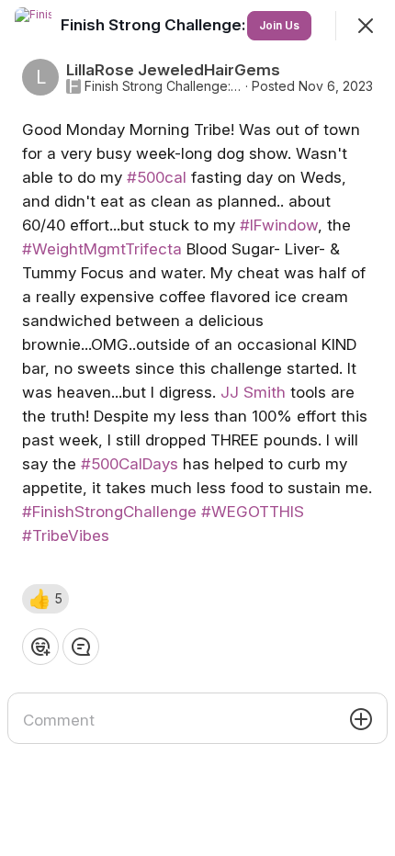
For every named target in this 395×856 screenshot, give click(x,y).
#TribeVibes (65, 535)
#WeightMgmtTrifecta (102, 249)
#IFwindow (279, 225)
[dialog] (197, 428)
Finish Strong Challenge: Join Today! (163, 86)
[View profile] (33, 25)
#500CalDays (129, 464)
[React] (40, 646)
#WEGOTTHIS (252, 511)
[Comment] (80, 646)
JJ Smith (253, 392)
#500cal (156, 177)
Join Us (279, 25)
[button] (45, 599)
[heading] (201, 25)
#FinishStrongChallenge (109, 511)
